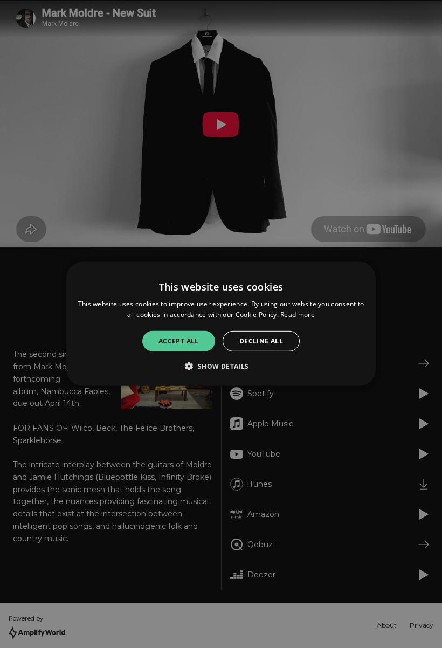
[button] (220, 366)
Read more (297, 314)
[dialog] (221, 324)
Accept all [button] (178, 341)
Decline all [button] (261, 341)
